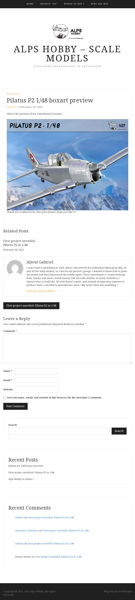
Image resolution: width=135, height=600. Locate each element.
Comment (10, 331)
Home (30, 4)
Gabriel (12, 107)
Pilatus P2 (13, 94)
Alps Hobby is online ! (21, 479)
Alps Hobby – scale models (67, 54)
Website (8, 389)
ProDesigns (125, 591)
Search (12, 425)
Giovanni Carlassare (26, 530)
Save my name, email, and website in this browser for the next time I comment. (54, 397)
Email (7, 380)
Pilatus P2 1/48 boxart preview (25, 466)
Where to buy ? (74, 4)
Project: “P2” (48, 4)
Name (7, 371)
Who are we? (99, 4)
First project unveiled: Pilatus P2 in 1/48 (31, 305)
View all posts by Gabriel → (42, 291)
